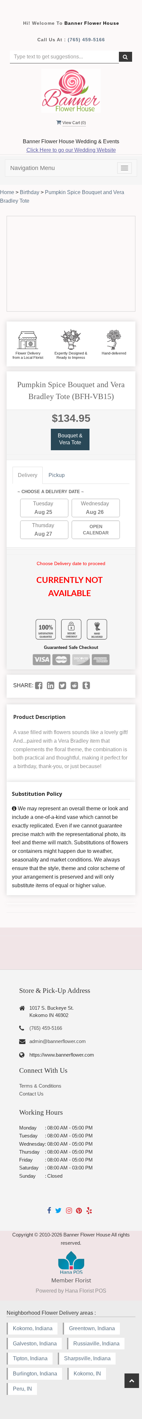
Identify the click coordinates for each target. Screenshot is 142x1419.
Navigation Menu (32, 168)
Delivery (27, 475)
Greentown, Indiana (92, 1328)
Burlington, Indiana (35, 1373)
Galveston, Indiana (35, 1343)
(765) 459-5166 (86, 39)
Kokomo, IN (87, 1373)
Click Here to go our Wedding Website (71, 150)
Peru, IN (22, 1389)
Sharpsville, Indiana (87, 1358)
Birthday (29, 192)
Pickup (57, 475)
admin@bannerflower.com (57, 1041)
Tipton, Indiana (30, 1358)
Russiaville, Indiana (96, 1343)
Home (7, 192)
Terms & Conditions (40, 1086)
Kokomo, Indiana (33, 1328)
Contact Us (31, 1094)
